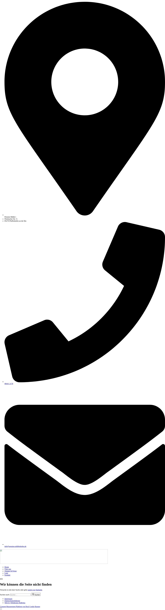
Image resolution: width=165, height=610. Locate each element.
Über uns (7, 569)
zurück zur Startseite (35, 590)
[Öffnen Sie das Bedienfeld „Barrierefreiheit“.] (1, 609)
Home (6, 567)
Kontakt (7, 575)
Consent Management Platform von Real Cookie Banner (20, 607)
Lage (6, 573)
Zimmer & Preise (10, 571)
